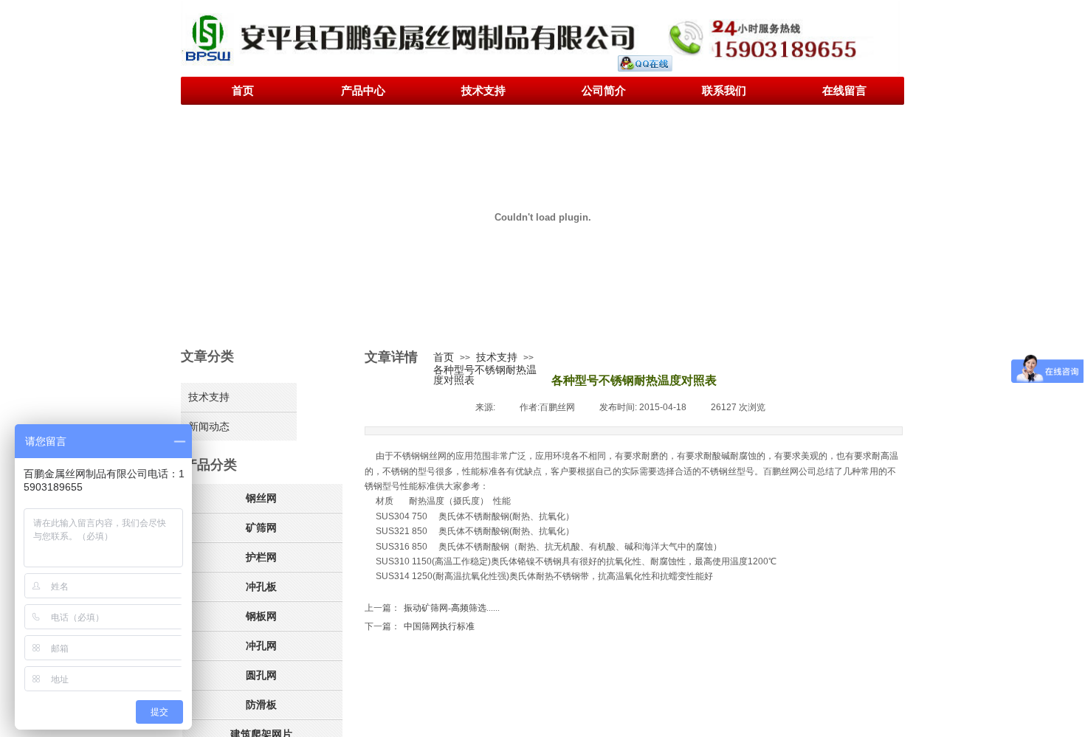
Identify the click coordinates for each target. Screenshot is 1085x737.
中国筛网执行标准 (420, 626)
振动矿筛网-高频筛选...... (432, 608)
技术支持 (496, 357)
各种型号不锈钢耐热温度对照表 (485, 375)
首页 (443, 357)
